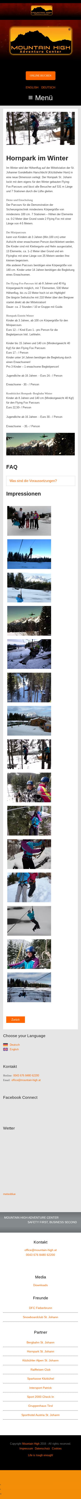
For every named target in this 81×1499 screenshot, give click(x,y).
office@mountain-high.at (26, 1080)
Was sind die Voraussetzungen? (33, 481)
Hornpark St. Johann (40, 1351)
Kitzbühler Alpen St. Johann (40, 1360)
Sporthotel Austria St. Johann (40, 1415)
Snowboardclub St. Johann (40, 1317)
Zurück (15, 1019)
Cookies (57, 1448)
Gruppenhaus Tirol (40, 1405)
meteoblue (9, 1194)
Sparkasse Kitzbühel (40, 1378)
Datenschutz (42, 1448)
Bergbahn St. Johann (40, 1342)
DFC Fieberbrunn (40, 1308)
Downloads (40, 1285)
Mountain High (30, 1443)
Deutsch (48, 87)
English (32, 87)
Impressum (26, 1448)
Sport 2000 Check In (40, 1396)
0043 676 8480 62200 (26, 1075)
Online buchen (40, 75)
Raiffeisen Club (40, 1369)
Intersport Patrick (40, 1387)
